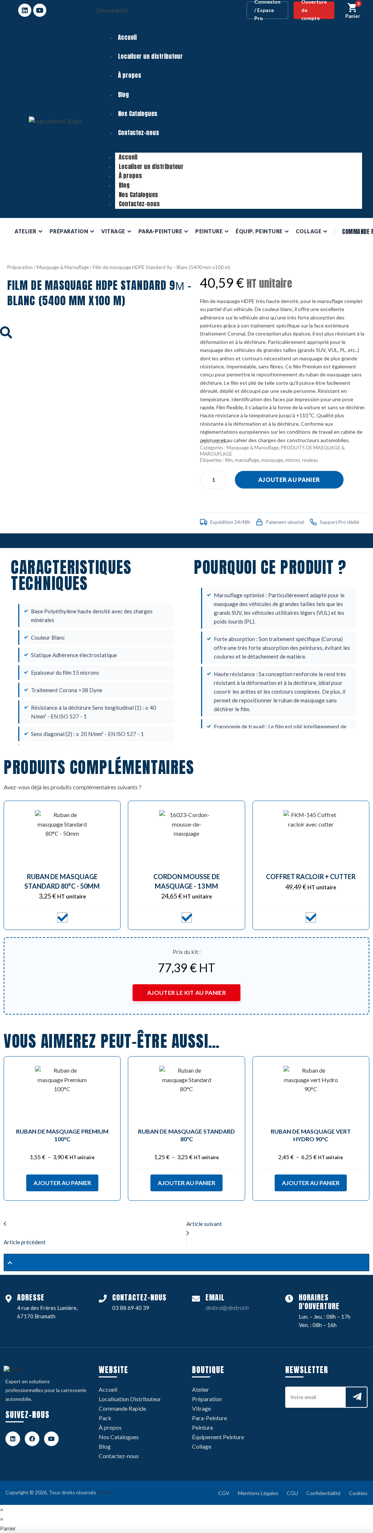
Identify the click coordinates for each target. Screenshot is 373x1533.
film (229, 460)
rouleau (310, 460)
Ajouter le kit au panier (186, 992)
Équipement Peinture (218, 1436)
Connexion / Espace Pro (267, 10)
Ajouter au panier (289, 479)
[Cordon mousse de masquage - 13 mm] (186, 837)
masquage (272, 460)
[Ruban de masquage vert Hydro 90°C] (311, 1093)
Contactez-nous (138, 132)
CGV (223, 1493)
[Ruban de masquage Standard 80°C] (186, 1093)
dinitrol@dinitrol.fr (227, 1307)
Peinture (202, 1427)
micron (292, 460)
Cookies (358, 1493)
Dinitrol (105, 1492)
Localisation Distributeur (130, 1398)
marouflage (247, 460)
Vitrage (201, 1408)
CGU (292, 1493)
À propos (129, 75)
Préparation (20, 267)
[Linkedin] (24, 10)
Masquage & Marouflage (63, 267)
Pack (105, 1417)
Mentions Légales (258, 1493)
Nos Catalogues (137, 113)
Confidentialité (323, 1493)
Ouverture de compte (314, 10)
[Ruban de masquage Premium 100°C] (62, 1093)
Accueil (127, 37)
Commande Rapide (122, 1408)
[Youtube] (39, 10)
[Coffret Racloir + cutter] (311, 837)
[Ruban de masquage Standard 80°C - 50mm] (62, 837)
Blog (123, 94)
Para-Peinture (209, 1417)
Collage (201, 1446)
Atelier (200, 1389)
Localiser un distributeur (150, 56)
